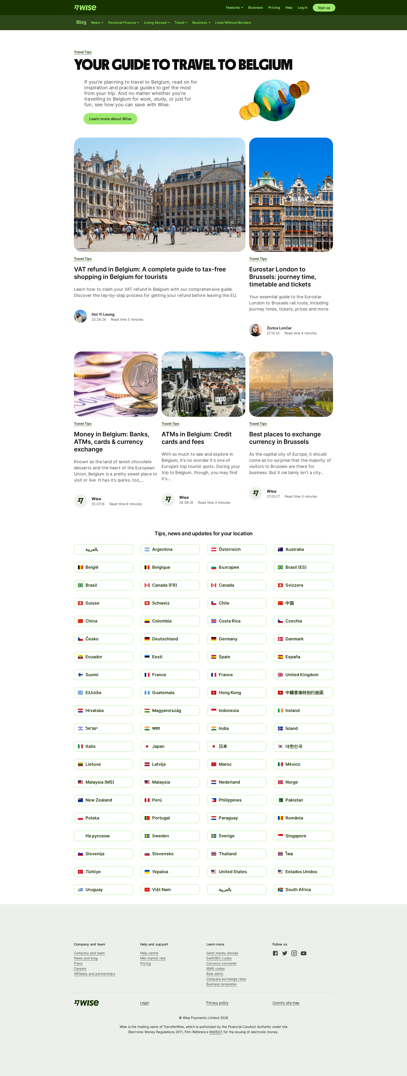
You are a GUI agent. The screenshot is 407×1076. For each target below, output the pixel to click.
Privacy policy (217, 1003)
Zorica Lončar (279, 328)
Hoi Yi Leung (103, 314)
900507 (215, 1032)
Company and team (89, 953)
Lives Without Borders (233, 22)
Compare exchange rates (226, 979)
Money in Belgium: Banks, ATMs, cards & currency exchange (111, 441)
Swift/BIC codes (219, 958)
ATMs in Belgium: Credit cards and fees (197, 437)
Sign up (324, 8)
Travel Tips (83, 52)
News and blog (86, 958)
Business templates (221, 984)
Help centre (149, 953)
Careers (80, 968)
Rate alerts (214, 974)
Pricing (274, 7)
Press (78, 963)
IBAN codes (215, 968)
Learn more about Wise (110, 118)
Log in (303, 7)
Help (289, 7)
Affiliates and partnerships (94, 974)
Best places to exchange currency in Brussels (285, 437)
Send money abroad (222, 953)
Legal (144, 1003)
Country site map (286, 1003)
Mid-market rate (153, 958)
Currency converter (221, 963)
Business (255, 7)
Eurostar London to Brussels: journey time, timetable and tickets (282, 277)
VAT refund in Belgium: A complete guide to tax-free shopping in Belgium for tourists (150, 273)
